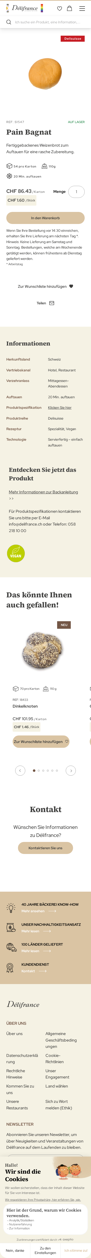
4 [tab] (48, 771)
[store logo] (24, 8)
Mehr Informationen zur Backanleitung (43, 492)
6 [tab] (57, 771)
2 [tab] (39, 771)
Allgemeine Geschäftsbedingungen (61, 1040)
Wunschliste (59, 8)
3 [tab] (43, 771)
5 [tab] (52, 771)
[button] (41, 741)
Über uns (14, 1033)
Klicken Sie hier (60, 407)
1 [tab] (34, 771)
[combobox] (45, 22)
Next (71, 771)
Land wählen (57, 1086)
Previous (20, 771)
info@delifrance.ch (25, 524)
